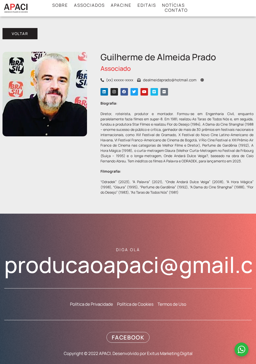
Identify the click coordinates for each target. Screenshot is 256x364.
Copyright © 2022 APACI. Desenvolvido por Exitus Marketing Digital (128, 353)
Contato (176, 10)
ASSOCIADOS (89, 5)
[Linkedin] (104, 92)
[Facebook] (124, 92)
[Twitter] (134, 92)
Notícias (173, 5)
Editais (147, 5)
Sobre (60, 5)
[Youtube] (144, 92)
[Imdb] (164, 92)
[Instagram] (114, 92)
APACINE (121, 5)
